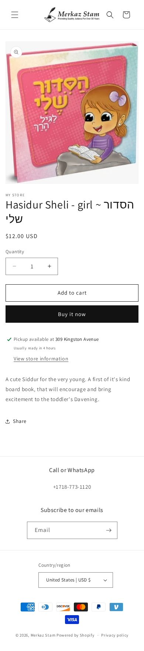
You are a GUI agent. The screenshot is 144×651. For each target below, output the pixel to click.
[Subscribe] (109, 530)
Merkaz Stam (43, 635)
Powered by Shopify (75, 635)
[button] (15, 15)
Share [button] (20, 421)
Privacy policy (114, 635)
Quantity (15, 251)
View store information (41, 358)
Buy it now (72, 314)
